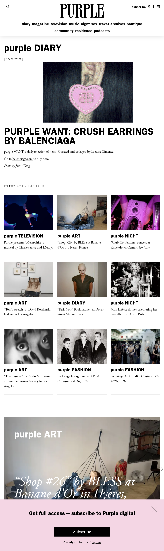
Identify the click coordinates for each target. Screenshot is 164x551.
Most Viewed (25, 186)
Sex (94, 23)
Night (85, 23)
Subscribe (82, 532)
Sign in (96, 542)
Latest (41, 186)
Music (74, 23)
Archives (117, 23)
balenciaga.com (22, 159)
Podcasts (102, 30)
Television (59, 23)
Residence (83, 30)
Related (9, 186)
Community (64, 30)
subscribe (139, 6)
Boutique (134, 23)
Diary (26, 23)
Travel (104, 23)
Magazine (40, 23)
